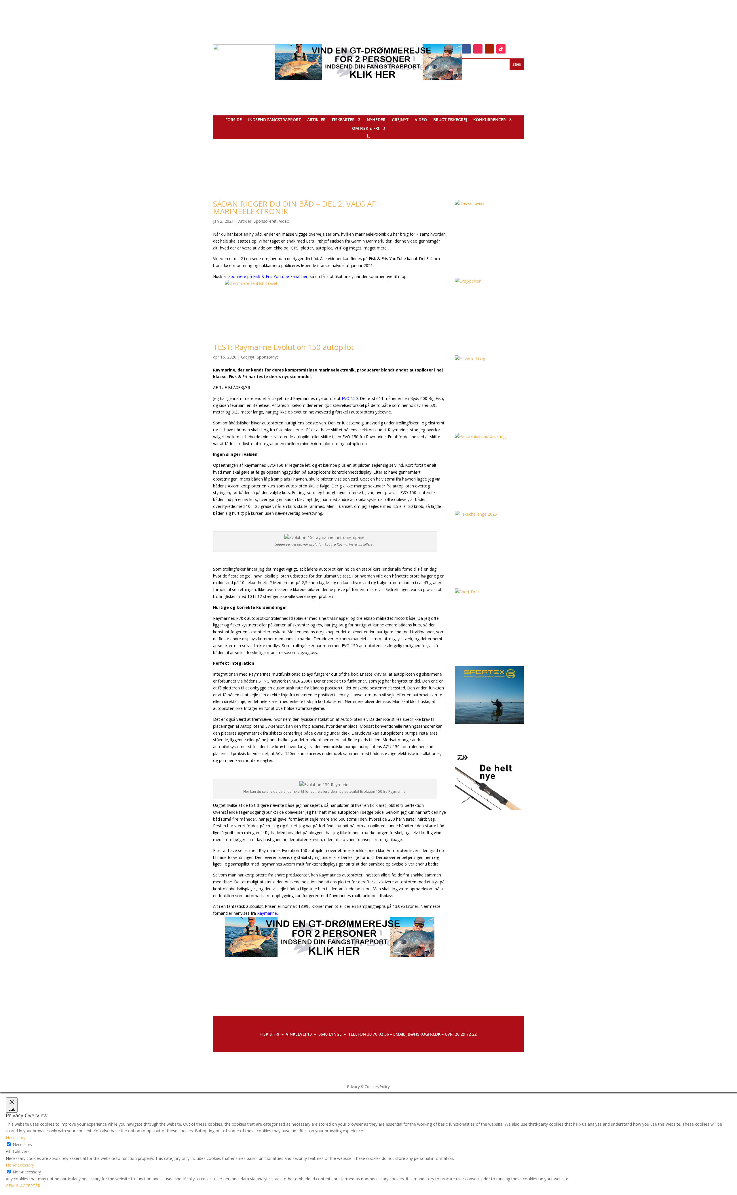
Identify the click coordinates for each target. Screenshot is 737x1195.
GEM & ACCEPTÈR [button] (23, 1185)
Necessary (22, 1144)
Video (421, 120)
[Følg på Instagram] (478, 49)
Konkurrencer (489, 120)
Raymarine (267, 913)
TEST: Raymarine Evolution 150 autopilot (283, 347)
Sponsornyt (267, 357)
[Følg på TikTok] (501, 49)
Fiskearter (343, 120)
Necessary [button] (15, 1137)
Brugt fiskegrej (450, 120)
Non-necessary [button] (20, 1165)
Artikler (316, 120)
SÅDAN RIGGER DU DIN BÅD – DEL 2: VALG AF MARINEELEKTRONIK (294, 207)
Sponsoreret (265, 221)
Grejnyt (400, 120)
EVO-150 (350, 398)
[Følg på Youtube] (489, 49)
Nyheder (376, 120)
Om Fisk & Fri (365, 128)
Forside (233, 120)
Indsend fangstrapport (274, 120)
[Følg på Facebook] (466, 49)
